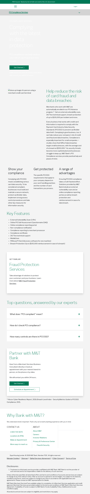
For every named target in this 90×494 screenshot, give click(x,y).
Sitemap (24, 458)
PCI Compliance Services (18, 12)
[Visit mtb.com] (45, 6)
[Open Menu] (15, 6)
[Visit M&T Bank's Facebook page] (60, 435)
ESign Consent (58, 458)
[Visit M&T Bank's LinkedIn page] (75, 435)
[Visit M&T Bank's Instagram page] (65, 435)
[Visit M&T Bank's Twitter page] (70, 435)
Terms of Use (71, 458)
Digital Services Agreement (40, 458)
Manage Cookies (13, 458)
